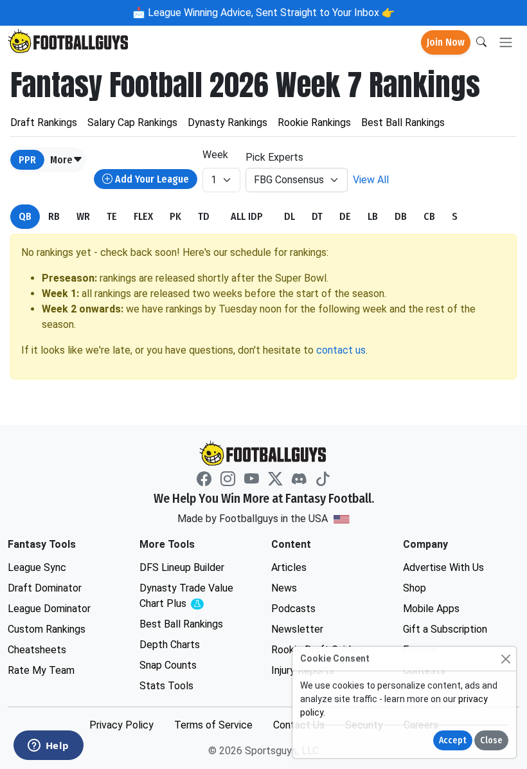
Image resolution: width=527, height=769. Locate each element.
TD (204, 216)
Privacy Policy (121, 725)
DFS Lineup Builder (181, 567)
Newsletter (297, 629)
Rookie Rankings (314, 122)
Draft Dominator (45, 588)
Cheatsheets (37, 650)
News (284, 588)
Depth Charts (169, 644)
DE (345, 216)
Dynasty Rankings (227, 122)
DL (289, 216)
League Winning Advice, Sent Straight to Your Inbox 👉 (270, 12)
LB (373, 216)
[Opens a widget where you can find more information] (48, 746)
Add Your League (150, 179)
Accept (453, 740)
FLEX (143, 216)
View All (371, 180)
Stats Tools (166, 686)
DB (401, 216)
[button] (66, 160)
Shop (414, 588)
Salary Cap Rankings (132, 122)
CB (429, 216)
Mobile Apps (431, 608)
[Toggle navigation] (505, 42)
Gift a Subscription (445, 629)
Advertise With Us (443, 567)
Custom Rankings (46, 629)
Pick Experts (274, 157)
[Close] (505, 658)
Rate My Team (41, 670)
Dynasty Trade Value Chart (189, 596)
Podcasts (293, 608)
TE (112, 216)
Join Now (446, 42)
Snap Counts (168, 665)
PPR (27, 160)
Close (491, 740)
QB (25, 216)
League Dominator (49, 608)
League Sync (37, 567)
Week (215, 155)
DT (317, 216)
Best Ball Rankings (403, 122)
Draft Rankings (43, 122)
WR (83, 216)
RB (54, 216)
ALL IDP (247, 216)
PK (175, 216)
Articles (289, 567)
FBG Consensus (289, 180)
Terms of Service (213, 725)
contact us (341, 350)
